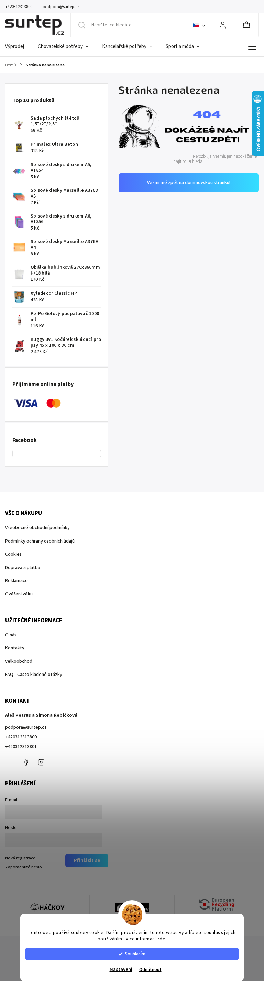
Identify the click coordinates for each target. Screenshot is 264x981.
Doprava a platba (22, 567)
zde (161, 939)
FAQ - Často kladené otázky (33, 674)
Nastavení (121, 969)
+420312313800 (21, 737)
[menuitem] (18, 46)
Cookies (13, 554)
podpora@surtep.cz (26, 727)
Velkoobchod (18, 661)
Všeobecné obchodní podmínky (37, 527)
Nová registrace (20, 858)
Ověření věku (19, 594)
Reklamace (16, 580)
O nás (10, 635)
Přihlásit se (87, 860)
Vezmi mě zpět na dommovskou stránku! (188, 182)
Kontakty (14, 648)
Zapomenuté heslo (23, 867)
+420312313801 (21, 746)
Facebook (26, 762)
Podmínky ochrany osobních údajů (40, 541)
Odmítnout (150, 969)
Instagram (41, 762)
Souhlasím (135, 953)
